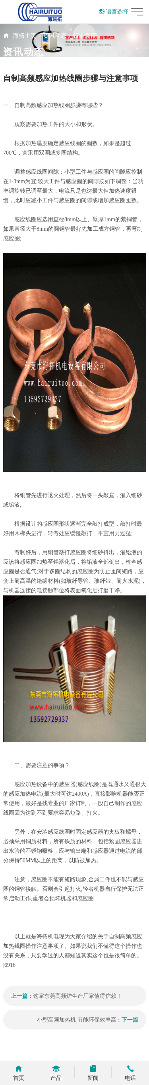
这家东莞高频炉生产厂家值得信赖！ (77, 996)
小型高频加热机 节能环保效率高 (76, 1020)
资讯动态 (55, 36)
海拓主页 (25, 36)
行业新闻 (85, 36)
